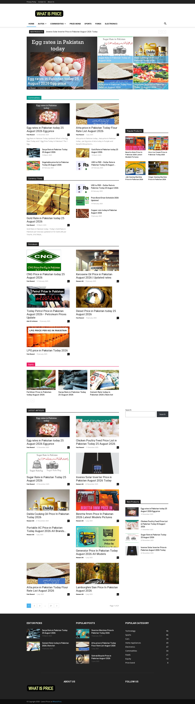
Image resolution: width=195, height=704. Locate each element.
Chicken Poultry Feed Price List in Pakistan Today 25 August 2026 (96, 442)
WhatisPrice (57, 701)
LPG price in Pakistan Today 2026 (47, 350)
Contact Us (42, 2)
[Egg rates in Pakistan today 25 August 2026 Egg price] (62, 67)
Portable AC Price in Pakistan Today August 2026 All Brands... (46, 529)
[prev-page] (28, 400)
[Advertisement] (146, 112)
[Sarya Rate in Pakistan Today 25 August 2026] (33, 152)
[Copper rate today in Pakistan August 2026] (82, 213)
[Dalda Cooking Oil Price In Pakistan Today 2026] (150, 50)
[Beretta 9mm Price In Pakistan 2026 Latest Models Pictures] (135, 143)
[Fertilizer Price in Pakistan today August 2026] (41, 380)
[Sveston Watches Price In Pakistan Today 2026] (82, 633)
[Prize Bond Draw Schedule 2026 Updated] (82, 200)
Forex (98, 23)
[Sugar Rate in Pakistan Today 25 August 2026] (115, 50)
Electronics (111, 23)
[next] (164, 31)
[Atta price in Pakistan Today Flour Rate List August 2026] (115, 76)
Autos (41, 23)
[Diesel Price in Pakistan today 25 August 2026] (97, 297)
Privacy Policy (31, 2)
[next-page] (32, 400)
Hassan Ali (79, 281)
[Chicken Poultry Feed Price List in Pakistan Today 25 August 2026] (97, 426)
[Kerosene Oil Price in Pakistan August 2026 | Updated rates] (97, 260)
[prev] (160, 31)
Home (31, 23)
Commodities (57, 23)
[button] (165, 24)
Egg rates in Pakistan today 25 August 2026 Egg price (45, 129)
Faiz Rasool (32, 88)
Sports (88, 23)
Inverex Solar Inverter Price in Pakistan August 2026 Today (71, 31)
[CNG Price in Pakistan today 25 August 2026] (48, 260)
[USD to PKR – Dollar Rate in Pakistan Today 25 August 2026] (82, 165)
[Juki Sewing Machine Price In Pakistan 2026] (135, 168)
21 (51, 606)
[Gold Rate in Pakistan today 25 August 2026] (82, 152)
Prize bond (75, 23)
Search (128, 410)
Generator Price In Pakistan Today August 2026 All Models (97, 552)
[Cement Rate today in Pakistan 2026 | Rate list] (104, 380)
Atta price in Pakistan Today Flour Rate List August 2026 (96, 129)
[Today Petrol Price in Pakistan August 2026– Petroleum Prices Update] (48, 297)
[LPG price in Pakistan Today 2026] (48, 336)
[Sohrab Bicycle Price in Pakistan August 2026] (82, 659)
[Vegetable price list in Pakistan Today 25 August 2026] (150, 76)
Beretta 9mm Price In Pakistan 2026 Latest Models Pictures (133, 154)
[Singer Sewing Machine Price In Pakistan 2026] (158, 168)
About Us (51, 2)
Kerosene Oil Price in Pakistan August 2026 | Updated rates (94, 276)
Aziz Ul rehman (32, 321)
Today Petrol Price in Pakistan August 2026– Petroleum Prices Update (46, 314)
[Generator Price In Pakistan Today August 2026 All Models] (97, 536)
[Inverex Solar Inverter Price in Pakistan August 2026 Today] (97, 463)
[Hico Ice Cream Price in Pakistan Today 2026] (158, 143)
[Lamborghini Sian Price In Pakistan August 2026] (97, 573)
